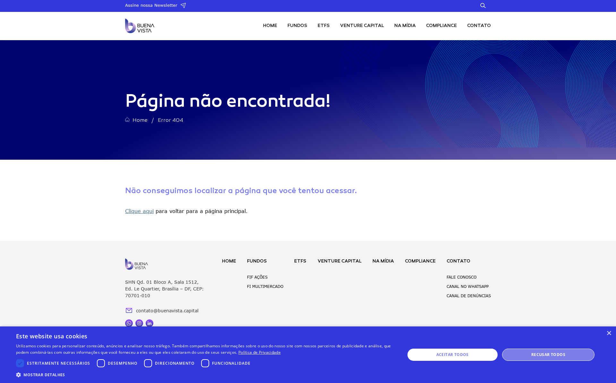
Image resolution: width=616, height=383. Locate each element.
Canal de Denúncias (469, 295)
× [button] (608, 333)
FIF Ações (257, 277)
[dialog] (308, 354)
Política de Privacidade (259, 352)
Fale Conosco (461, 277)
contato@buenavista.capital (167, 310)
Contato (479, 26)
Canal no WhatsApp (468, 286)
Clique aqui (139, 211)
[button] (205, 374)
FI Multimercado (265, 286)
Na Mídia (405, 26)
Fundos (297, 26)
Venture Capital (362, 26)
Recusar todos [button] (548, 354)
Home (270, 26)
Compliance (441, 26)
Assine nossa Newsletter (151, 5)
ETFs (324, 26)
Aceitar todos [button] (452, 354)
